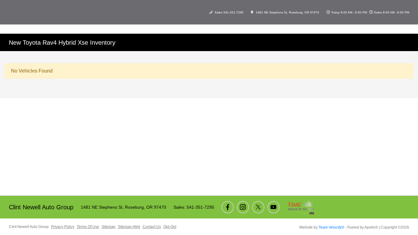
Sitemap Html (129, 227)
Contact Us (152, 227)
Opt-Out (169, 227)
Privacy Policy (62, 227)
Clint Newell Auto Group (29, 227)
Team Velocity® (331, 227)
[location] (252, 12)
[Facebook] (228, 207)
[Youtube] (273, 207)
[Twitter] (258, 207)
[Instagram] (243, 207)
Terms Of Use (88, 227)
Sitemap (108, 227)
